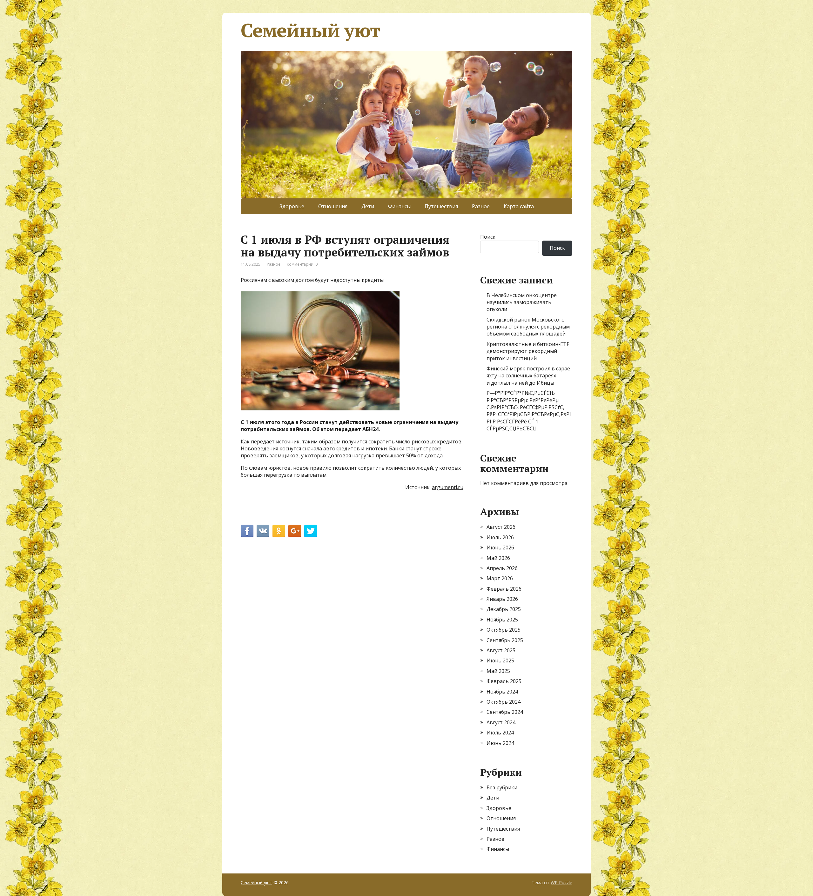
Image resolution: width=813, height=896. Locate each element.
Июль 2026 (500, 537)
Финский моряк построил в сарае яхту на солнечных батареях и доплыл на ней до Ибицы (528, 375)
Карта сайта (519, 206)
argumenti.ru (447, 487)
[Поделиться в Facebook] (247, 531)
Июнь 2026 (500, 547)
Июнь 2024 (500, 743)
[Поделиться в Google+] (294, 531)
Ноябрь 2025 (502, 619)
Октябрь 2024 (504, 701)
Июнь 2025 (500, 660)
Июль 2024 (500, 732)
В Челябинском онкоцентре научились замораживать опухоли (522, 302)
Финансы (399, 206)
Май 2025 (498, 670)
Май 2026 (498, 557)
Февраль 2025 (504, 681)
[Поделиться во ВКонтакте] (263, 531)
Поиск (487, 236)
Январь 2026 (502, 598)
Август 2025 (501, 650)
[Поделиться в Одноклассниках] (278, 531)
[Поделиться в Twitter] (310, 531)
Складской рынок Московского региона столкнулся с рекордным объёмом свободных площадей (528, 326)
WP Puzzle (561, 882)
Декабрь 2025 (504, 609)
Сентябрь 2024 (505, 711)
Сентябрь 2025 (505, 640)
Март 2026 (500, 578)
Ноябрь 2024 (502, 691)
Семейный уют (310, 30)
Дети (367, 206)
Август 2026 (501, 526)
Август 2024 (501, 722)
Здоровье (291, 206)
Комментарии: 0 (302, 264)
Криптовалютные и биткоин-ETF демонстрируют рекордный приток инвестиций (528, 351)
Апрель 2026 (502, 568)
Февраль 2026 (504, 588)
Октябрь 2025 (504, 629)
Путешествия (441, 206)
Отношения (332, 206)
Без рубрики (502, 787)
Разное (481, 206)
